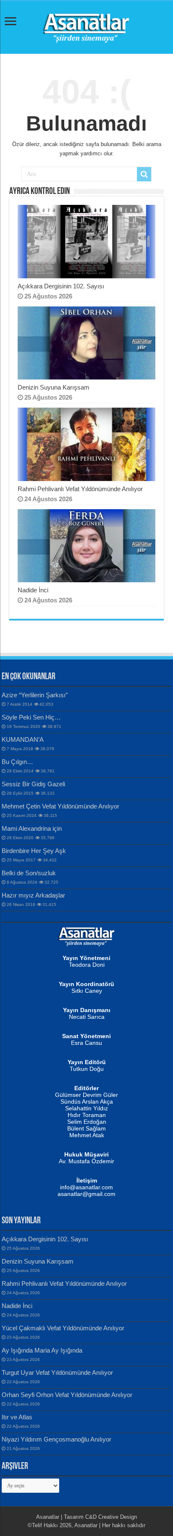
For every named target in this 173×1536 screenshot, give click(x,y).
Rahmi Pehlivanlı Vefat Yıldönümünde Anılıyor (80, 488)
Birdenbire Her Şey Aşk (34, 850)
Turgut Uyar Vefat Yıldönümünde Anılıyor (57, 1372)
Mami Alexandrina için (32, 828)
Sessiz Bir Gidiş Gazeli (33, 784)
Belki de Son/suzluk (29, 873)
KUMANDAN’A (23, 739)
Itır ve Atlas (17, 1417)
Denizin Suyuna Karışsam (53, 387)
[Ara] (144, 174)
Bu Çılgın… (17, 761)
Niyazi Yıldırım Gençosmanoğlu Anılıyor (56, 1439)
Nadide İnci (33, 590)
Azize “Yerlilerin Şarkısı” (35, 695)
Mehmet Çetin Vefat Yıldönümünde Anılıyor (60, 806)
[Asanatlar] (86, 26)
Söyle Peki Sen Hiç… (31, 717)
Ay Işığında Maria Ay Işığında (42, 1350)
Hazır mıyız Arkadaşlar (33, 895)
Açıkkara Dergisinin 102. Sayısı (61, 286)
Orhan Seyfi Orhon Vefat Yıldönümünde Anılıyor (67, 1394)
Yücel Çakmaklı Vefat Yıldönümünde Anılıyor (63, 1328)
